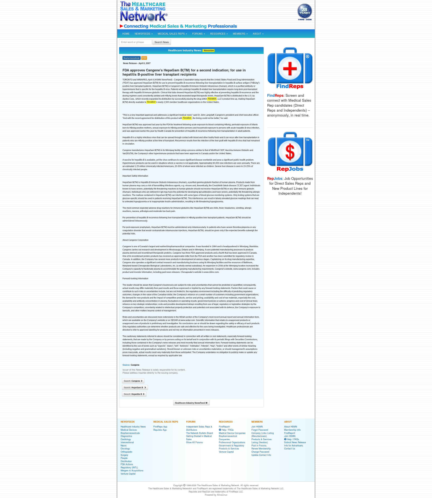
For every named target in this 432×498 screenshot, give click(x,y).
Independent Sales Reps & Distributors (199, 428)
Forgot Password (259, 429)
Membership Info (292, 429)
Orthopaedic (126, 451)
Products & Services (229, 448)
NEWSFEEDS (143, 33)
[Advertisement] (232, 12)
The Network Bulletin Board (199, 433)
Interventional (127, 442)
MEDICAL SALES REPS (171, 33)
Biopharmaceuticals (130, 433)
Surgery (124, 454)
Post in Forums (258, 445)
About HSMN (290, 426)
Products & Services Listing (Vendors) (261, 441)
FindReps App (160, 426)
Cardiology (126, 439)
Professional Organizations (232, 442)
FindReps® (224, 426)
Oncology (125, 448)
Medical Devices (129, 429)
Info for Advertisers (293, 445)
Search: (132, 380)
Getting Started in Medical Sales (199, 437)
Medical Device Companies (232, 433)
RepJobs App (160, 429)
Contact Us (289, 448)
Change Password (260, 451)
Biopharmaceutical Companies (228, 437)
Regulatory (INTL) (129, 467)
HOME (126, 33)
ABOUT (257, 33)
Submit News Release (295, 442)
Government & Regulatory (231, 445)
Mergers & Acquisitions (132, 470)
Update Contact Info (261, 454)
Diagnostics (126, 436)
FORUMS (197, 33)
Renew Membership (261, 448)
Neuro (123, 445)
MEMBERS (239, 33)
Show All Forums (194, 442)
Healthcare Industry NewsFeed (190, 402)
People (124, 458)
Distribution (126, 461)
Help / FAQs (227, 429)
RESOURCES (218, 33)
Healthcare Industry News (133, 426)
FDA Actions (127, 464)
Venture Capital (128, 473)
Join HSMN (257, 426)
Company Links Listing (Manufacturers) (262, 434)
